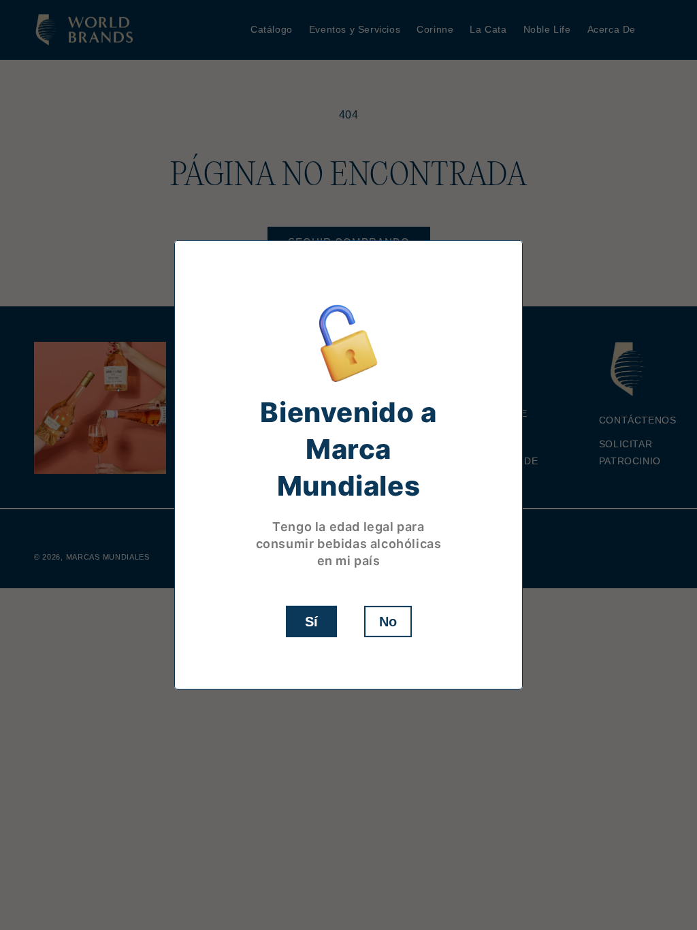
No (388, 621)
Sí (311, 621)
